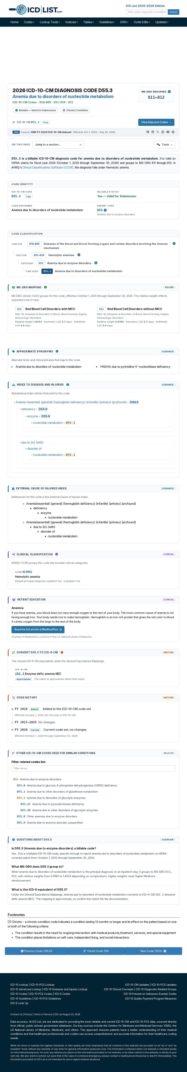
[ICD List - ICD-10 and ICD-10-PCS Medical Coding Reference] (35, 9)
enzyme (32, 416)
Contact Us (16, 1014)
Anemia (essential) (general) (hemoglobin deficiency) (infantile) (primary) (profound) (71, 402)
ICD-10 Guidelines (21, 998)
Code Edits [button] (141, 22)
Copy (45, 122)
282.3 (19, 674)
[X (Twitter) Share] (157, 132)
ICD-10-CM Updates (137, 984)
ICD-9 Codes (62, 993)
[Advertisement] (93, 55)
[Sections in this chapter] (78, 254)
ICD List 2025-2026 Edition (145, 6)
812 (101, 309)
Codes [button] (28, 22)
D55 (100, 210)
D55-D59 (39, 255)
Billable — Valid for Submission (37, 110)
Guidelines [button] (106, 22)
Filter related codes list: (29, 762)
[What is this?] (45, 287)
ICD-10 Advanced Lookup (25, 989)
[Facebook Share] (147, 132)
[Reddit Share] (162, 132)
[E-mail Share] (168, 132)
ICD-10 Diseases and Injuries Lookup (65, 989)
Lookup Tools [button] (49, 22)
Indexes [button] (70, 22)
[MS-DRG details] (169, 91)
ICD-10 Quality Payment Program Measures (151, 998)
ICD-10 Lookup (19, 984)
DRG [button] (123, 22)
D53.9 (43, 409)
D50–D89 (34, 243)
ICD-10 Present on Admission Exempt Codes (150, 993)
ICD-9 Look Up (19, 1003)
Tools (165, 144)
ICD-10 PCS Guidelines (47, 998)
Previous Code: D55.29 (38, 951)
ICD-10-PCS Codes (40, 993)
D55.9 (45, 416)
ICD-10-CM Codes (25, 102)
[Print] (173, 132)
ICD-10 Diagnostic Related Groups (156, 989)
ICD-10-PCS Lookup (42, 984)
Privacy (28, 1014)
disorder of (34, 448)
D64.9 (134, 402)
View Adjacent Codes (154, 122)
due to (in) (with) (32, 442)
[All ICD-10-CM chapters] (174, 243)
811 (19, 309)
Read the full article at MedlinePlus (36, 629)
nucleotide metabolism (48, 423)
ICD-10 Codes (18, 993)
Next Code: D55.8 (152, 951)
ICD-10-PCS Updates (164, 984)
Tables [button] (87, 22)
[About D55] (105, 210)
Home (14, 22)
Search (173, 12)
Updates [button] (161, 22)
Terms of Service (43, 1014)
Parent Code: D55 (98, 951)
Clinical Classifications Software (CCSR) (47, 167)
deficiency (28, 409)
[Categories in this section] (95, 262)
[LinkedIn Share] (153, 132)
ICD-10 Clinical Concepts (118, 989)
